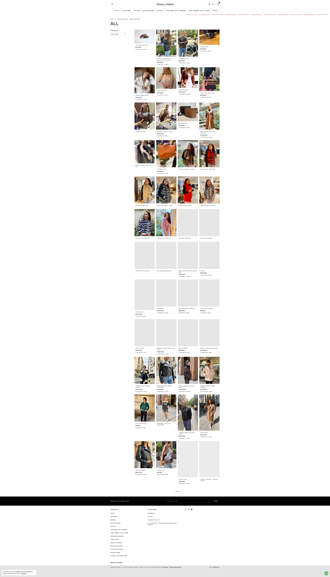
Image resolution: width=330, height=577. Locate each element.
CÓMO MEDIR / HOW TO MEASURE (176, 11)
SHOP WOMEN (127, 11)
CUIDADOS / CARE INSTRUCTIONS (118, 556)
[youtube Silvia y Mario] (191, 509)
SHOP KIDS (160, 11)
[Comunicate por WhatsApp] (326, 573)
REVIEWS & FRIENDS (115, 552)
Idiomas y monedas (116, 562)
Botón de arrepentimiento (175, 567)
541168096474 (151, 513)
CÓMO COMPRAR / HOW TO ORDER (198, 11)
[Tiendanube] (214, 567)
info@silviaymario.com (154, 520)
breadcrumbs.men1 (122, 19)
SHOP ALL (117, 11)
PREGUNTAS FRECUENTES (116, 546)
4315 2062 (150, 516)
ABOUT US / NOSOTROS (116, 542)
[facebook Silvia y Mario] (188, 509)
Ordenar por (114, 30)
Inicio (111, 19)
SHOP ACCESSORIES (148, 11)
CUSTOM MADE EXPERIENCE (117, 536)
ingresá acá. (165, 567)
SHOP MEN (137, 11)
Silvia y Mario (165, 4)
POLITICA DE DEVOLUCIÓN (116, 549)
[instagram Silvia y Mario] (185, 509)
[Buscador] (112, 4)
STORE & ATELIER (114, 539)
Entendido (24, 573)
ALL (115, 19)
